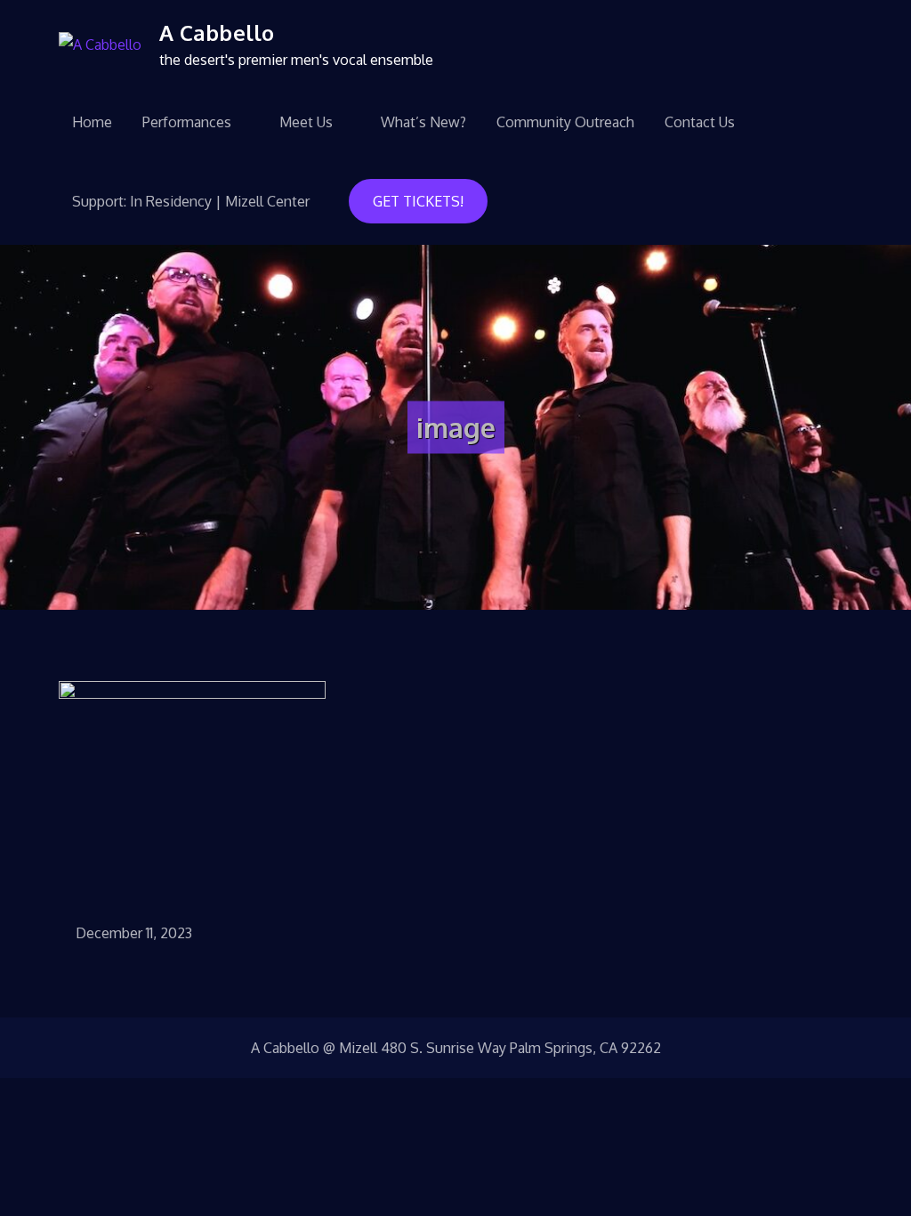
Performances (186, 122)
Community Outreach (565, 122)
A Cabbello (216, 32)
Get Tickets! (418, 201)
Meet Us (306, 122)
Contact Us (700, 122)
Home (92, 122)
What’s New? (423, 122)
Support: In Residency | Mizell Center (191, 201)
